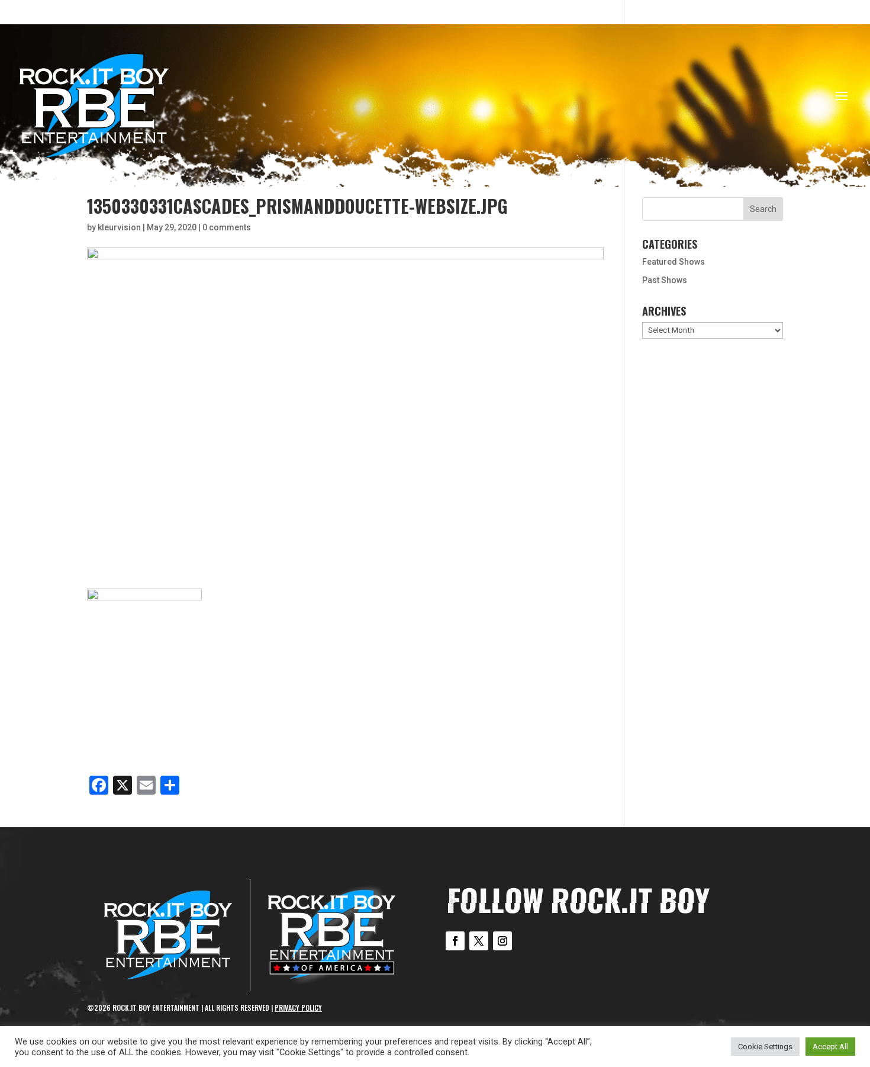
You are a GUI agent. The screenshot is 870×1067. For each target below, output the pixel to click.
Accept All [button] (830, 1046)
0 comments (226, 227)
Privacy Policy (298, 1007)
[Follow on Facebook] (455, 940)
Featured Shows (673, 261)
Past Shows (664, 280)
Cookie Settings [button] (765, 1046)
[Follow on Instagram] (502, 940)
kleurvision (119, 227)
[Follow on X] (478, 940)
